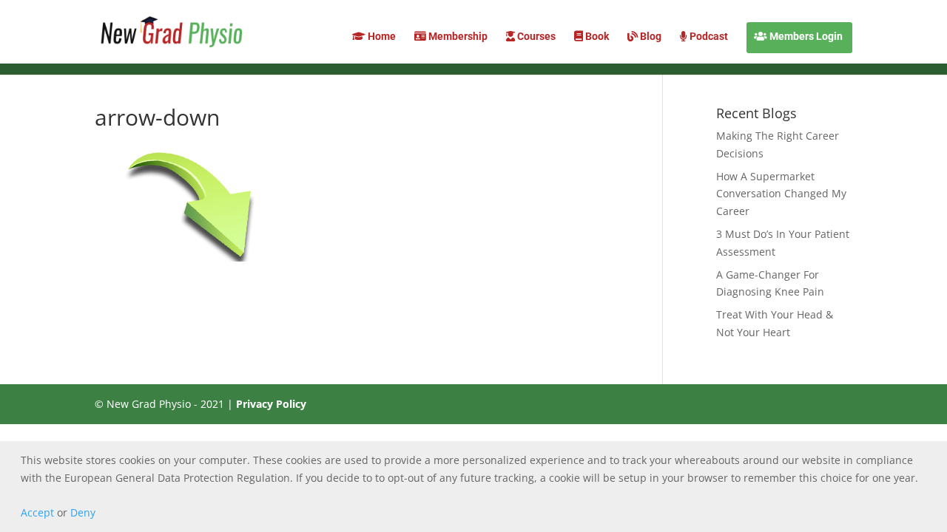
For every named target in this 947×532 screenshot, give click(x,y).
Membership (457, 36)
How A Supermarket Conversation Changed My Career (781, 194)
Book (596, 36)
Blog (649, 36)
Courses (535, 36)
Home (380, 36)
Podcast (707, 36)
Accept (37, 512)
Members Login (805, 36)
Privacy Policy (271, 404)
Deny (82, 512)
